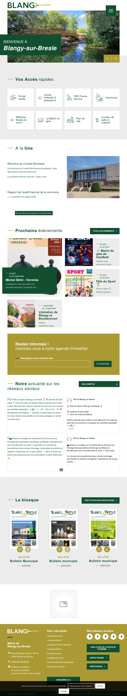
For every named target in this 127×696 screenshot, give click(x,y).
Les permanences (55, 635)
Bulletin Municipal (24, 561)
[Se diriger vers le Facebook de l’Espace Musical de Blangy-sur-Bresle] (121, 637)
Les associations (54, 640)
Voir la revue (20, 549)
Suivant (116, 59)
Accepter (64, 691)
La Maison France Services (59, 644)
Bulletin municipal (63, 561)
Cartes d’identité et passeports (60, 662)
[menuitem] (111, 10)
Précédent (108, 59)
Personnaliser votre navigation (81, 686)
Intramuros (111, 97)
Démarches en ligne (56, 666)
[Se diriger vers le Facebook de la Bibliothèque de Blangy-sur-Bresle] (106, 637)
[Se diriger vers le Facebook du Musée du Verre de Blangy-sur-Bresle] (113, 637)
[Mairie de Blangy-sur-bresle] (29, 5)
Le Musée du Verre (55, 657)
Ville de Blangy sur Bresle (84, 399)
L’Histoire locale (54, 653)
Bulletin (23, 557)
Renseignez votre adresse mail (37, 358)
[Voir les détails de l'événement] (79, 252)
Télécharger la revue (28, 549)
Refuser (100, 686)
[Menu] (111, 10)
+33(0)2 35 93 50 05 (20, 661)
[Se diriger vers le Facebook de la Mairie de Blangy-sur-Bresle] (90, 637)
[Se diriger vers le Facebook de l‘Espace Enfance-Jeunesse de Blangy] (98, 637)
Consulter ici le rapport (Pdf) (23, 196)
